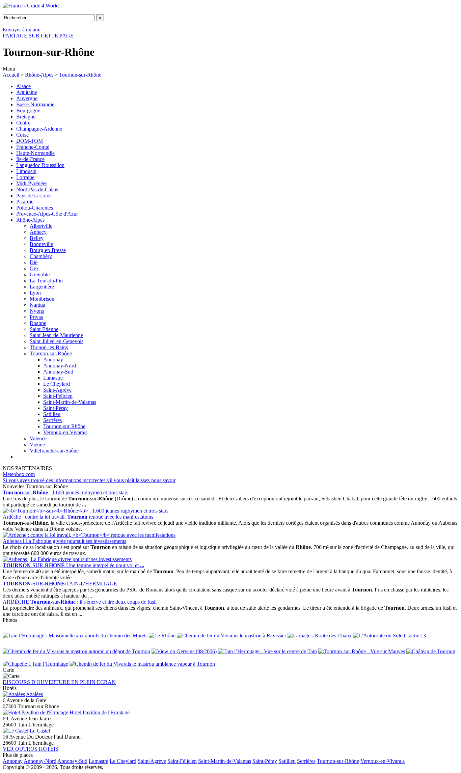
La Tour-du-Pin (46, 280)
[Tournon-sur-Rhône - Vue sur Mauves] (361, 651)
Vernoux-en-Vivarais (65, 432)
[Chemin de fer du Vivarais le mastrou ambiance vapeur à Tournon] (142, 664)
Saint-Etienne (44, 329)
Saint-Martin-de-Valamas (69, 402)
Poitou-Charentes (34, 208)
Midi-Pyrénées (31, 183)
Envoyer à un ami (21, 29)
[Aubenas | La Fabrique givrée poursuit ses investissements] (67, 559)
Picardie (24, 201)
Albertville (41, 226)
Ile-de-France (30, 159)
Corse (22, 135)
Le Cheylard (56, 384)
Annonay (53, 359)
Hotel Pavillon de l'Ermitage (100, 712)
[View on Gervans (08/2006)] (184, 651)
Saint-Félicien (58, 396)
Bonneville (41, 244)
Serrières (52, 420)
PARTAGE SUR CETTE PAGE (38, 35)
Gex (34, 268)
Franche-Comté (32, 147)
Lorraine (25, 177)
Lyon (35, 293)
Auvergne (26, 98)
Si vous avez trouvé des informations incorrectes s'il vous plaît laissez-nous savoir (89, 480)
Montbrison (42, 299)
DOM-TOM (29, 141)
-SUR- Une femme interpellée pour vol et (73, 565)
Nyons (37, 311)
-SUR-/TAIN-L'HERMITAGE (60, 583)
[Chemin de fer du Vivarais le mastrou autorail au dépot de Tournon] (76, 651)
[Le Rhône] (162, 635)
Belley (37, 238)
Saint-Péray (55, 408)
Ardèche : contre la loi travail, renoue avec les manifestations (78, 517)
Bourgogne (28, 110)
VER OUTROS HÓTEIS (30, 749)
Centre (23, 123)
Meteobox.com (19, 474)
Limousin (26, 171)
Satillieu (51, 414)
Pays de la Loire (33, 195)
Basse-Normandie (35, 104)
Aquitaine (26, 92)
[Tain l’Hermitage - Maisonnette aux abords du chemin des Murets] (75, 635)
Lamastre (53, 378)
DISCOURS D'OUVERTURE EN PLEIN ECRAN (59, 682)
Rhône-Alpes (39, 75)
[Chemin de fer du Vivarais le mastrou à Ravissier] (231, 635)
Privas (36, 317)
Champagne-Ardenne (39, 129)
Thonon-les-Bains (49, 347)
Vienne (37, 444)
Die (33, 262)
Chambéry (41, 256)
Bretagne (25, 116)
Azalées (34, 694)
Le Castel (40, 731)
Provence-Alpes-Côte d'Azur (47, 214)
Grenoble (40, 274)
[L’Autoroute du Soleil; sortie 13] (389, 635)
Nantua (37, 305)
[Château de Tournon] (430, 651)
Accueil (11, 75)
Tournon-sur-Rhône (80, 75)
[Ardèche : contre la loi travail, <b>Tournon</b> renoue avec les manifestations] (89, 535)
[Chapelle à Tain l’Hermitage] (35, 664)
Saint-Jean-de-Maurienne (56, 335)
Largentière (42, 286)
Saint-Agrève (57, 390)
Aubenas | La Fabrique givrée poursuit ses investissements (64, 541)
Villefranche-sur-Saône (54, 450)
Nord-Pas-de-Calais (37, 189)
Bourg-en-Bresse (48, 250)
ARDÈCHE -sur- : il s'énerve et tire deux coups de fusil (80, 602)
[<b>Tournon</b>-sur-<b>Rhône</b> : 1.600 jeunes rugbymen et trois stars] (85, 511)
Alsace (23, 86)
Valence (38, 438)
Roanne (38, 323)
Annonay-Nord (59, 365)
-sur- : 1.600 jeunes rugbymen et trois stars (65, 492)
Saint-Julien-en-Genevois (56, 341)
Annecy (38, 232)
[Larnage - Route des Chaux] (320, 635)
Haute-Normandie (35, 153)
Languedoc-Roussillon (40, 165)
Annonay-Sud (58, 372)
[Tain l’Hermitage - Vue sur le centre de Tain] (267, 651)
